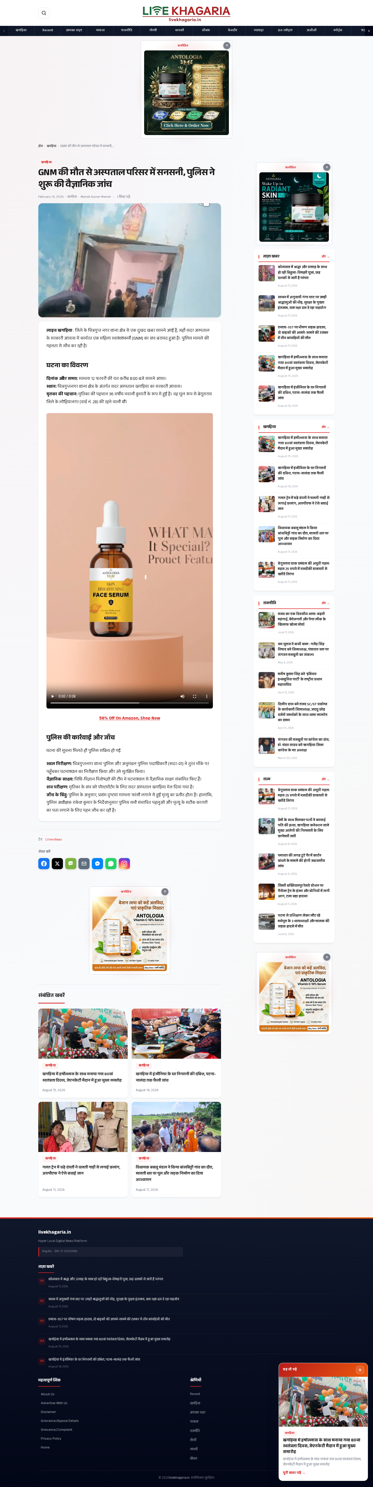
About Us (47, 1395)
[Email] (84, 863)
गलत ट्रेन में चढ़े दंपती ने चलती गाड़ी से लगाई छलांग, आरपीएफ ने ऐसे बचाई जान (304, 504)
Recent (47, 30)
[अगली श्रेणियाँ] (369, 31)
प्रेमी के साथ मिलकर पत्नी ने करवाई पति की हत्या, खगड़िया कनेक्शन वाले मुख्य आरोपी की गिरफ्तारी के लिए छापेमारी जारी (303, 828)
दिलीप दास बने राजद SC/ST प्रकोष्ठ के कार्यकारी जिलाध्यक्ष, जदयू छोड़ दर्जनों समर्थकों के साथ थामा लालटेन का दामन (302, 712)
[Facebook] (43, 863)
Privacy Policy (51, 1439)
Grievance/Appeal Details (60, 1421)
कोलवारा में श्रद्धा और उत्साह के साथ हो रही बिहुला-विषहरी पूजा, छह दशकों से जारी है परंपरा (302, 273)
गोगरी (153, 30)
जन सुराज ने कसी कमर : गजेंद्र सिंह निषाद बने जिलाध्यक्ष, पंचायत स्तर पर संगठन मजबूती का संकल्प (303, 650)
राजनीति (126, 30)
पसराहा (259, 30)
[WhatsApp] (110, 863)
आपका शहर (74, 30)
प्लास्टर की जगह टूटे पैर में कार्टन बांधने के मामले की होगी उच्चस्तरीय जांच (301, 861)
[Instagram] (124, 863)
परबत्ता (100, 30)
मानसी (179, 30)
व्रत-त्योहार (285, 30)
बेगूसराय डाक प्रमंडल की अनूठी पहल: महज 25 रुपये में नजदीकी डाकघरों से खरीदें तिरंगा (304, 570)
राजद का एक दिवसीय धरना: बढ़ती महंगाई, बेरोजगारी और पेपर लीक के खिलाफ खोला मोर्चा (302, 620)
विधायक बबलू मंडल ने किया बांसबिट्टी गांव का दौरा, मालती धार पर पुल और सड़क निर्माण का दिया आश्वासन (303, 536)
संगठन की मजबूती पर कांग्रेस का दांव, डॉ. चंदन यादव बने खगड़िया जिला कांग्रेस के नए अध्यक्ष (303, 746)
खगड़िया (21, 30)
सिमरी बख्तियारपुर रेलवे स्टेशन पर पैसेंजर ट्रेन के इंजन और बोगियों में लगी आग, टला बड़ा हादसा (304, 892)
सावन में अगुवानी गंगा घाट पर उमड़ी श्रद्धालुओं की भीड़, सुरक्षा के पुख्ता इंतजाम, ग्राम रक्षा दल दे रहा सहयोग (302, 303)
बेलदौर (232, 30)
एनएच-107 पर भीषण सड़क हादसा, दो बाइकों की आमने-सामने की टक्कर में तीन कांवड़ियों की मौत (303, 333)
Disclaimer (48, 1412)
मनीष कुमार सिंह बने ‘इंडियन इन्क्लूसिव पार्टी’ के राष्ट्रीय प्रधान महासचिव (300, 680)
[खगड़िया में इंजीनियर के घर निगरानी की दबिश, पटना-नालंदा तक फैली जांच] (176, 1053)
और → (325, 256)
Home (45, 1448)
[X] (57, 863)
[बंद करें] (360, 1370)
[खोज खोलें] (43, 12)
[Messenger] (97, 863)
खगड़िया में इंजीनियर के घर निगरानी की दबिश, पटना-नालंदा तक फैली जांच (302, 393)
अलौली (311, 30)
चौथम (206, 30)
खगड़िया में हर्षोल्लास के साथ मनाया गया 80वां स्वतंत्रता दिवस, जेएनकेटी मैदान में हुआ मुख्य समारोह (303, 363)
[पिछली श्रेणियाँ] (4, 31)
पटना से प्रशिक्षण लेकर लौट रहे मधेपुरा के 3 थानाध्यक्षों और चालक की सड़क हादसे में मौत (303, 922)
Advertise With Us (54, 1403)
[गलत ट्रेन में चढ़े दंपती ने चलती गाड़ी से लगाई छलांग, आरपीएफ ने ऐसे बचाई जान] (83, 1149)
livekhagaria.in (54, 1233)
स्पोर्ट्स (337, 30)
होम (40, 146)
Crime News (53, 840)
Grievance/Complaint (56, 1430)
